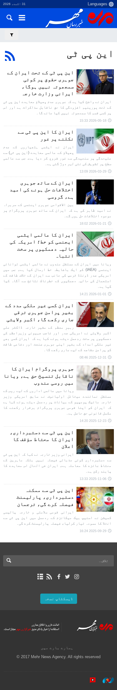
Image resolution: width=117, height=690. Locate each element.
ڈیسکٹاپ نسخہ (58, 598)
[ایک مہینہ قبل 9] (95, 441)
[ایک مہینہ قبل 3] (95, 81)
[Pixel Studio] (89, 680)
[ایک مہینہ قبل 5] (95, 141)
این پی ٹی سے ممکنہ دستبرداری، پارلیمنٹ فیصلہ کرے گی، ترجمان (45, 497)
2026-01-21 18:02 (93, 223)
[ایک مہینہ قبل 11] (95, 499)
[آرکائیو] (40, 577)
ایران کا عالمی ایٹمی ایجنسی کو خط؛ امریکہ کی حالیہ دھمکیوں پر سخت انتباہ (42, 245)
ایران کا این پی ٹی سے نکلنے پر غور (46, 135)
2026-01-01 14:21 (93, 294)
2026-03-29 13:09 (93, 171)
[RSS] (10, 55)
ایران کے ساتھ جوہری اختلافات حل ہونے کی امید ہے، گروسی (42, 189)
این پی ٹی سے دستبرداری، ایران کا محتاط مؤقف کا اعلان (42, 439)
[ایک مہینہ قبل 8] (95, 377)
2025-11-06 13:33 (93, 479)
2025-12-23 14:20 (93, 421)
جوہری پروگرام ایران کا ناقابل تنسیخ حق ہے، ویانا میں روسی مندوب (38, 375)
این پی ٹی (90, 53)
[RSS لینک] (49, 577)
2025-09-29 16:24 (93, 531)
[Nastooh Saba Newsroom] (105, 680)
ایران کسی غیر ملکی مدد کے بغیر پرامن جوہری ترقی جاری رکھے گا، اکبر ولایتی (39, 312)
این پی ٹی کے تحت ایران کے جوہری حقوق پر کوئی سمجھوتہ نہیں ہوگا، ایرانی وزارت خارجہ (40, 83)
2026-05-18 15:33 (93, 120)
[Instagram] (76, 577)
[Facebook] (58, 577)
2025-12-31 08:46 (93, 357)
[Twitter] (67, 577)
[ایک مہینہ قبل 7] (95, 191)
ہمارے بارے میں (57, 647)
